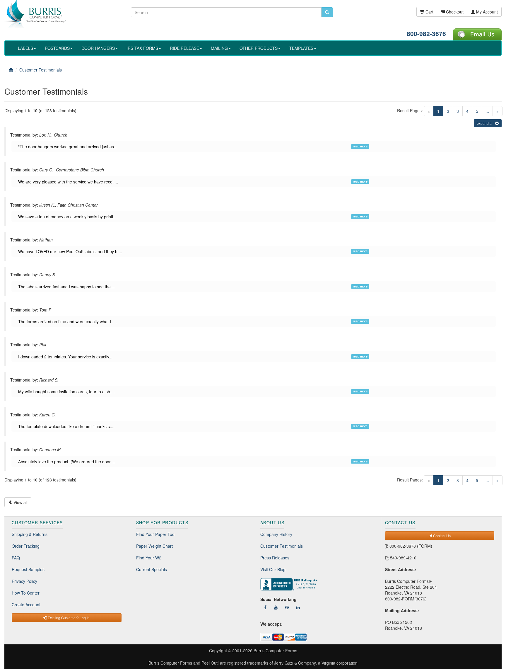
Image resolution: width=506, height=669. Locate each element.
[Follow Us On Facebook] (265, 607)
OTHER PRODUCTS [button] (259, 48)
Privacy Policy (24, 581)
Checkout (454, 12)
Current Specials (151, 569)
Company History (276, 534)
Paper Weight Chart (154, 546)
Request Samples (28, 569)
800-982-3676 (426, 33)
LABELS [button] (25, 48)
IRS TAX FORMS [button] (142, 48)
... (487, 111)
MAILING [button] (219, 48)
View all (20, 502)
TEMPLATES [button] (301, 48)
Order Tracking (26, 546)
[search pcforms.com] (327, 12)
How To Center (26, 593)
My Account (486, 12)
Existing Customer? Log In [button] (68, 617)
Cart (428, 12)
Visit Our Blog (273, 569)
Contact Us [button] (441, 535)
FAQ (16, 558)
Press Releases (274, 558)
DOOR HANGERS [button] (98, 48)
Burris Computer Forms (275, 650)
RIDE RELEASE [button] (184, 48)
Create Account (26, 604)
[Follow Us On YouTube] (275, 607)
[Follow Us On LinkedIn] (298, 607)
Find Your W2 (148, 558)
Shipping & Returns (29, 534)
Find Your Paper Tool (155, 534)
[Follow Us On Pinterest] (287, 607)
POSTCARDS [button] (57, 48)
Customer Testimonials (281, 546)
